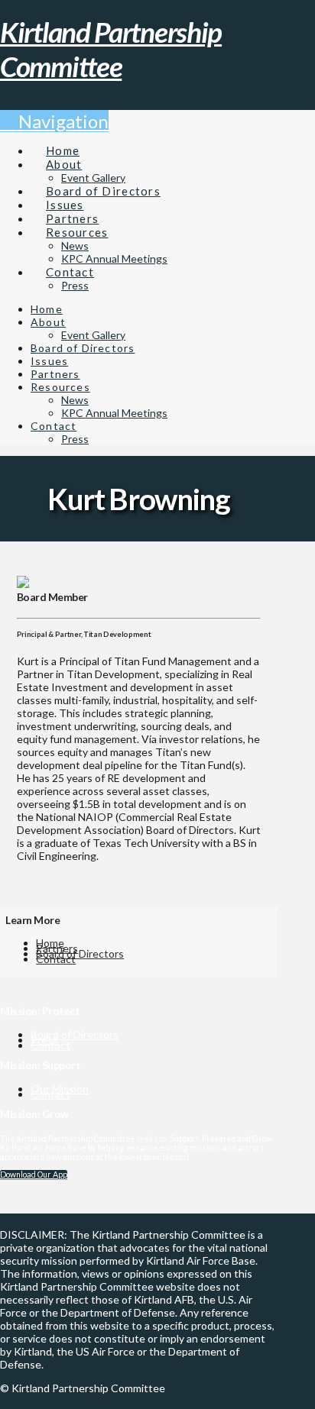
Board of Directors (80, 953)
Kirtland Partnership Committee (111, 49)
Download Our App (33, 1174)
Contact (56, 958)
